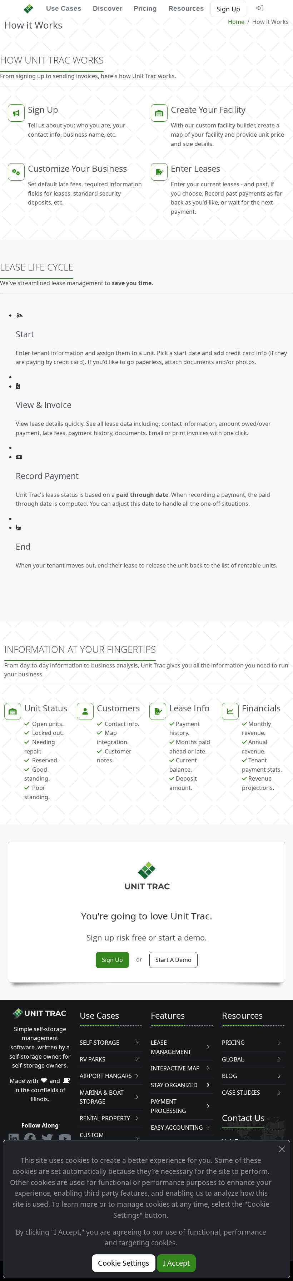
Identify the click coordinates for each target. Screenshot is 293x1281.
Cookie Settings (123, 1263)
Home (236, 22)
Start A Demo (173, 960)
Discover (107, 8)
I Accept (176, 1263)
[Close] (282, 1149)
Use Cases (63, 8)
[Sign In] (260, 8)
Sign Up (228, 9)
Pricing (145, 8)
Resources (186, 8)
